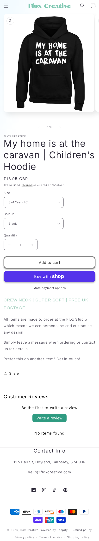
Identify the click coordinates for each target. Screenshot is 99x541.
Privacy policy (24, 537)
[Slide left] (39, 127)
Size (7, 193)
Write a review (49, 418)
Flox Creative (29, 529)
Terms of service (50, 537)
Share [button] (14, 373)
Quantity (10, 235)
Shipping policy (78, 537)
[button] (6, 5)
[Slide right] (60, 127)
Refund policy (82, 530)
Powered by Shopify (53, 529)
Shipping (27, 184)
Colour (9, 214)
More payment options (49, 288)
